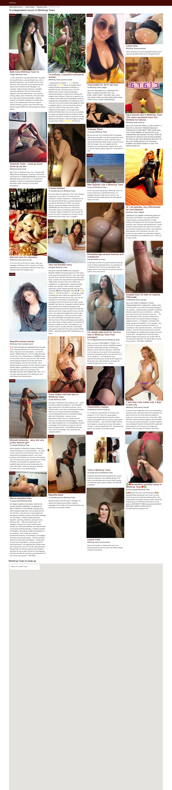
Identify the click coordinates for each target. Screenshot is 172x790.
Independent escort (16, 7)
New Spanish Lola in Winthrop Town (105, 184)
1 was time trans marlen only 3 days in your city (143, 403)
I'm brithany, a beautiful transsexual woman (66, 75)
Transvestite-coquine (97, 407)
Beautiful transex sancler (22, 341)
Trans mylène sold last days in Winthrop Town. (63, 395)
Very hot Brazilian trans (60, 264)
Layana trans (93, 539)
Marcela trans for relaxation (23, 257)
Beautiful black (56, 495)
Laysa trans (132, 46)
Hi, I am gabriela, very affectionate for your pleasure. (143, 208)
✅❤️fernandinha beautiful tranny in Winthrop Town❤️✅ (144, 485)
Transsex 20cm (94, 129)
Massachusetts (42, 7)
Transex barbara (57, 188)
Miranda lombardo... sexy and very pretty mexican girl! (27, 441)
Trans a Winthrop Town (98, 470)
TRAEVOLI (12, 3)
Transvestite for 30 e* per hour (102, 85)
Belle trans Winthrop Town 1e (24, 72)
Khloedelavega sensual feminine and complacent (105, 255)
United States (30, 7)
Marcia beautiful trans (21, 498)
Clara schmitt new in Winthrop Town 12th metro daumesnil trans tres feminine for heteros (144, 117)
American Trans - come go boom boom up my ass (26, 165)
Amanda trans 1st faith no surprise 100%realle (143, 295)
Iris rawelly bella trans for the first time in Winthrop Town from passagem (104, 334)
